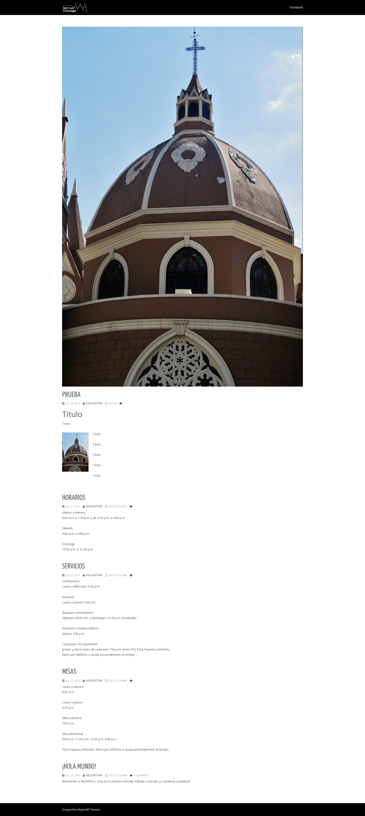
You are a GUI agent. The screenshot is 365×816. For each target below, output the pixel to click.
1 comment (140, 775)
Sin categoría (117, 506)
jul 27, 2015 (72, 506)
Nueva (112, 403)
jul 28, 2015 (72, 403)
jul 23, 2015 (72, 775)
